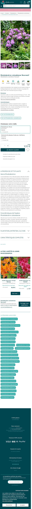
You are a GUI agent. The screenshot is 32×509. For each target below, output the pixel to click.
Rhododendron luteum (23, 345)
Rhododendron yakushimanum (9, 358)
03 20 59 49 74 (19, 428)
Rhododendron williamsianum (9, 355)
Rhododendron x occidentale (9, 371)
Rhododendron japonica (8, 338)
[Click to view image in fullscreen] (15, 40)
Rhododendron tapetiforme (9, 351)
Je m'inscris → (15, 485)
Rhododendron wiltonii (7, 397)
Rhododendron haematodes (9, 384)
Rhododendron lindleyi (7, 378)
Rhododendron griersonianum (9, 332)
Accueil (2, 13)
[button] (21, 2)
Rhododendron (13, 13)
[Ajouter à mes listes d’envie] (28, 150)
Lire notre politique (7, 501)
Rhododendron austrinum (8, 381)
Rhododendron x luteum (8, 364)
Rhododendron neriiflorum (8, 391)
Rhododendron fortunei (7, 328)
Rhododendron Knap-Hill (8, 342)
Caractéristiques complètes (7, 110)
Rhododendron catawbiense (23, 13)
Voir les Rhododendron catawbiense (10, 118)
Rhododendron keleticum (8, 387)
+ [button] (7, 145)
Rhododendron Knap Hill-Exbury (10, 361)
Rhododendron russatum (8, 374)
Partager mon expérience (24, 304)
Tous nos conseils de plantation (8, 99)
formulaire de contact (16, 429)
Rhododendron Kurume (7, 345)
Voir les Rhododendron (7, 114)
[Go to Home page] (7, 2)
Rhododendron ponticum (22, 348)
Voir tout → (15, 293)
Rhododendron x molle (7, 368)
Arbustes (7, 13)
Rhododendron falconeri (8, 322)
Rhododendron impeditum (8, 335)
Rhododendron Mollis (7, 348)
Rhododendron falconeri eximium (10, 325)
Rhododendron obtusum (8, 394)
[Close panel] (29, 488)
